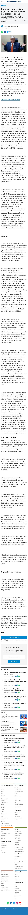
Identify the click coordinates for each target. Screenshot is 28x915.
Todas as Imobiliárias (19, 849)
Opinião (2, 804)
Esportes (3, 800)
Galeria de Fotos (18, 846)
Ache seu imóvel (18, 831)
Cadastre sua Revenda (5, 890)
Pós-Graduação (18, 805)
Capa (2, 787)
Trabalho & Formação (19, 791)
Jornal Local (17, 876)
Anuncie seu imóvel (18, 833)
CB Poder (16, 878)
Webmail (3, 838)
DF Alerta (16, 874)
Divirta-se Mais (6, 841)
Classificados (19, 854)
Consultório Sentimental (5, 833)
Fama (2, 831)
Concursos (18, 810)
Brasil (2, 793)
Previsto (16, 814)
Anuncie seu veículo (5, 876)
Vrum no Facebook (4, 887)
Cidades (2, 789)
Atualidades (17, 888)
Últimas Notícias (18, 796)
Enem (16, 795)
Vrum (3, 872)
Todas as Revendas (4, 889)
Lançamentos (17, 836)
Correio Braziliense (7, 785)
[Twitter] (8, 32)
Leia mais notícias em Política (10, 99)
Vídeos (2, 883)
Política (2, 791)
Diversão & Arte (4, 798)
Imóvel (17, 829)
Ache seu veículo (4, 874)
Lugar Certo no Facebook (19, 847)
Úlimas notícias (17, 838)
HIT (2, 849)
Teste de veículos (4, 879)
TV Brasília (18, 872)
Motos (2, 885)
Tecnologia (3, 807)
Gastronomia (3, 835)
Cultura (16, 798)
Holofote (2, 805)
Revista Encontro (20, 882)
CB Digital (3, 819)
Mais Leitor (3, 852)
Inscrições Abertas (18, 818)
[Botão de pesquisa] (26, 1)
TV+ (2, 850)
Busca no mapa (17, 835)
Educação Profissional (19, 804)
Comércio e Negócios (19, 868)
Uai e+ (16, 898)
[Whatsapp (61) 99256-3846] (8, 903)
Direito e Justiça (4, 818)
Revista (16, 886)
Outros (17, 892)
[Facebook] (5, 32)
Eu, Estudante (19, 785)
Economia (3, 795)
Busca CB (3, 821)
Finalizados (17, 819)
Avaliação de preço (4, 881)
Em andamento (17, 816)
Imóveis (16, 858)
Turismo (2, 809)
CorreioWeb (5, 829)
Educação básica (18, 787)
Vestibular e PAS (18, 800)
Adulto (16, 864)
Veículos (16, 859)
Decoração (17, 844)
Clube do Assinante (5, 823)
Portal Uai (16, 896)
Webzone (3, 836)
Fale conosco (17, 807)
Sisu (15, 802)
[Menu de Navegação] (2, 1)
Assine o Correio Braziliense (6, 825)
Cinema (2, 843)
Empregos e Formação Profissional (19, 862)
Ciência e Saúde (4, 802)
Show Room (17, 842)
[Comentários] (10, 32)
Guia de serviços (18, 840)
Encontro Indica (18, 890)
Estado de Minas (18, 895)
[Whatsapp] (2, 32)
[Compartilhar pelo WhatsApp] (19, 676)
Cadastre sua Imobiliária (19, 851)
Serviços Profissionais (19, 866)
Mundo (2, 796)
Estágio (16, 793)
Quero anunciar (18, 856)
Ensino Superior (18, 789)
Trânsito (2, 811)
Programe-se (3, 845)
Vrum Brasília (17, 879)
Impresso (4, 814)
